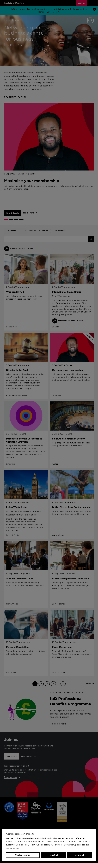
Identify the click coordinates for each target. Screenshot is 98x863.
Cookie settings (22, 855)
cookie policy (12, 848)
